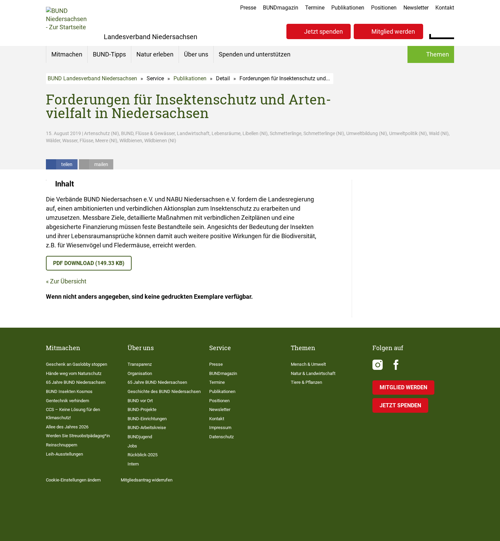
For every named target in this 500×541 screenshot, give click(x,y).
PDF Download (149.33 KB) (88, 263)
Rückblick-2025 (142, 454)
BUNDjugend (140, 436)
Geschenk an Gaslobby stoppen (76, 364)
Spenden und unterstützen (254, 54)
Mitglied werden (393, 31)
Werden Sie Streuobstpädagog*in (78, 435)
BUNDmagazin (280, 7)
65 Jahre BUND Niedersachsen (75, 382)
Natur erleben (154, 54)
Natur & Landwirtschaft (313, 373)
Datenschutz (221, 436)
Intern (133, 463)
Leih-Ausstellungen (64, 454)
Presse (248, 7)
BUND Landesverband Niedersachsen (92, 78)
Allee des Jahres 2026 (67, 426)
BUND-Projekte (142, 409)
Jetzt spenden (323, 31)
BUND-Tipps (109, 54)
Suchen (449, 30)
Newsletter (416, 7)
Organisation (140, 373)
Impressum (220, 427)
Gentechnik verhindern (67, 400)
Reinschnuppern (61, 444)
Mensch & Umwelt (308, 364)
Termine (314, 7)
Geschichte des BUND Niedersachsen (164, 391)
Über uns (196, 54)
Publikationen (347, 7)
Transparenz (140, 364)
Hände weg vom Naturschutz (73, 373)
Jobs (132, 445)
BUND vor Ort (140, 400)
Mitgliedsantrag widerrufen (146, 479)
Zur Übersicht (68, 281)
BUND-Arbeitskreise (147, 427)
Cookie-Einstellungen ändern (73, 479)
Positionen (384, 7)
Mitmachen (66, 54)
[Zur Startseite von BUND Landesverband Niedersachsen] (66, 23)
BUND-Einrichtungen (147, 418)
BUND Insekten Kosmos (69, 391)
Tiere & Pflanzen (306, 382)
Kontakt (444, 7)
